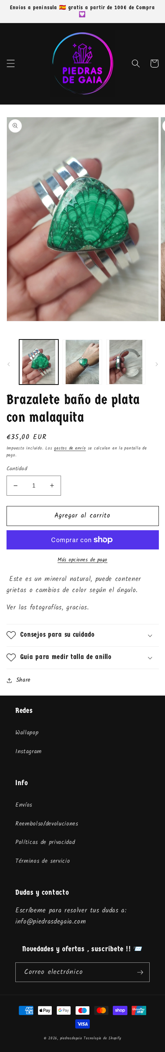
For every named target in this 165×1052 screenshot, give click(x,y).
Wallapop (26, 732)
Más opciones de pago (82, 560)
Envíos (23, 805)
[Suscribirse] (140, 972)
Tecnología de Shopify (102, 1038)
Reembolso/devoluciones (46, 824)
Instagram (28, 751)
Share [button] (23, 680)
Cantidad (17, 469)
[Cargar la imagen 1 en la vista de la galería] (39, 362)
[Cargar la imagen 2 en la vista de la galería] (82, 362)
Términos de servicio (42, 861)
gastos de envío (70, 448)
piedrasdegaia (71, 1038)
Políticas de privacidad (45, 842)
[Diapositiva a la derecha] (156, 364)
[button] (10, 63)
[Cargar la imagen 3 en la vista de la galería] (126, 362)
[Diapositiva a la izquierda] (8, 364)
